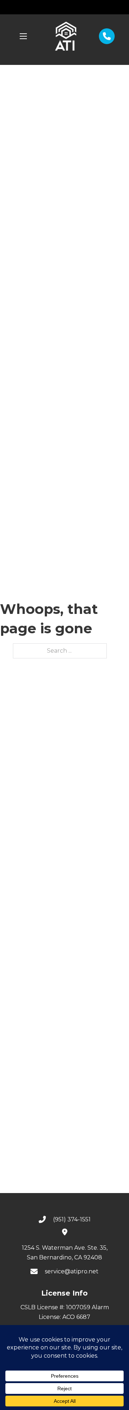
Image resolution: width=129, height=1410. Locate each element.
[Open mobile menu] (23, 36)
